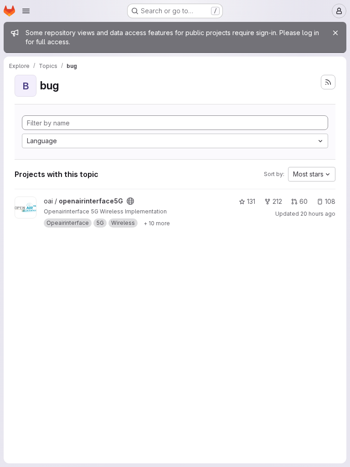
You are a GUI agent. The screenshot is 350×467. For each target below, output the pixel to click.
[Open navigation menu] (26, 11)
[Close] (335, 32)
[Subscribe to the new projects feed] (328, 82)
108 (330, 201)
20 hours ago (317, 213)
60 (303, 201)
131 (251, 201)
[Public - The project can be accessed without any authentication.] (130, 201)
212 (277, 201)
